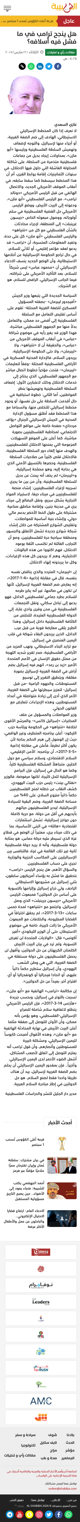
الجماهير (67, 1458)
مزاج (53, 1450)
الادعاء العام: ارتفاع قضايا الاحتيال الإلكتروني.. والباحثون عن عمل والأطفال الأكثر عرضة (24, 1218)
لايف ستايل (48, 1443)
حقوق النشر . (16, 1500)
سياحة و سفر (25, 1435)
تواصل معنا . (37, 1500)
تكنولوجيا (28, 1445)
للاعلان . (55, 1500)
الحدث (70, 1443)
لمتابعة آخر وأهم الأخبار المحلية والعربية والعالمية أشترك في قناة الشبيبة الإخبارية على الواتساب (42, 1473)
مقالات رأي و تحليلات (61, 52)
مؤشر (69, 1450)
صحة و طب (49, 1458)
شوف (52, 1435)
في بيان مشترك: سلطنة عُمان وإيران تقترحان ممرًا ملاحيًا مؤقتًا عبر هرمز (26, 1165)
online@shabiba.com (62, 1489)
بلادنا (70, 1435)
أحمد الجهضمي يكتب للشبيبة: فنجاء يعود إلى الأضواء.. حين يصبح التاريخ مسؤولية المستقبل (25, 1190)
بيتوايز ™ (19, 1506)
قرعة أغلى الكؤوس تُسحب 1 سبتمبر (26, 21)
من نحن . (71, 1500)
